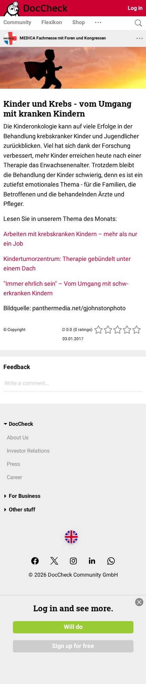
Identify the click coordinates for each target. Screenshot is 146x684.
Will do (73, 627)
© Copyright (14, 329)
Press (13, 464)
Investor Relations (28, 451)
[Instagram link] (73, 561)
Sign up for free (73, 646)
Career (14, 477)
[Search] (137, 23)
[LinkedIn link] (92, 561)
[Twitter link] (54, 561)
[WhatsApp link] (111, 561)
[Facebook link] (35, 561)
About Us (18, 437)
